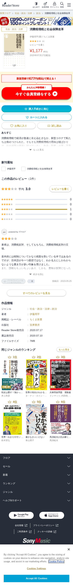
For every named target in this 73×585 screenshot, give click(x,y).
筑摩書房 (35, 324)
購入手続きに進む (39, 108)
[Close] (69, 549)
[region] (36, 564)
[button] (47, 531)
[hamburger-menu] (69, 5)
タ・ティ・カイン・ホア (37, 396)
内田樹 (64, 396)
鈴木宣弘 (5, 440)
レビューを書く (37, 45)
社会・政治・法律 (23, 13)
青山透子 (30, 440)
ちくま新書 (49, 36)
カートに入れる (38, 117)
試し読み (56, 125)
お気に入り (21, 125)
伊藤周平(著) (36, 36)
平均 (21, 189)
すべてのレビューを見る (36, 293)
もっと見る (38, 149)
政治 (38, 13)
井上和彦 (5, 396)
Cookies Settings (36, 568)
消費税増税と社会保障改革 (39, 169)
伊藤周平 (11, 169)
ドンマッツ (55, 396)
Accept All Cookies (36, 578)
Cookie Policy (56, 561)
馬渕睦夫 (54, 440)
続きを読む (38, 274)
